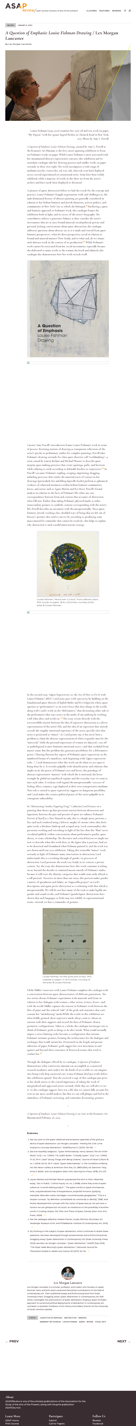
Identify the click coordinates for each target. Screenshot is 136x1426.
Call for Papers (57, 1423)
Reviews (116, 11)
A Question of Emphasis (51, 1318)
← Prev (12, 1341)
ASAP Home (12, 1420)
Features (104, 11)
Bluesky (96, 1420)
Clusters (91, 11)
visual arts (100, 1322)
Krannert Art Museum (50, 1322)
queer (82, 1322)
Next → (124, 1341)
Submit (53, 1420)
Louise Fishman (70, 1322)
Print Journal (12, 1423)
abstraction (70, 1318)
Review (90, 1322)
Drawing (82, 1318)
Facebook (97, 1423)
